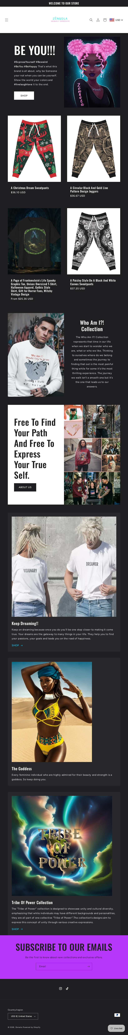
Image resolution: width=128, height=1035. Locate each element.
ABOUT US (25, 487)
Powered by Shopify (31, 1027)
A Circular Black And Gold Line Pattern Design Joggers (89, 189)
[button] (6, 20)
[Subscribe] (88, 966)
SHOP (24, 95)
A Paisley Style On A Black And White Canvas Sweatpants (93, 282)
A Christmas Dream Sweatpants (30, 187)
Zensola (18, 1027)
